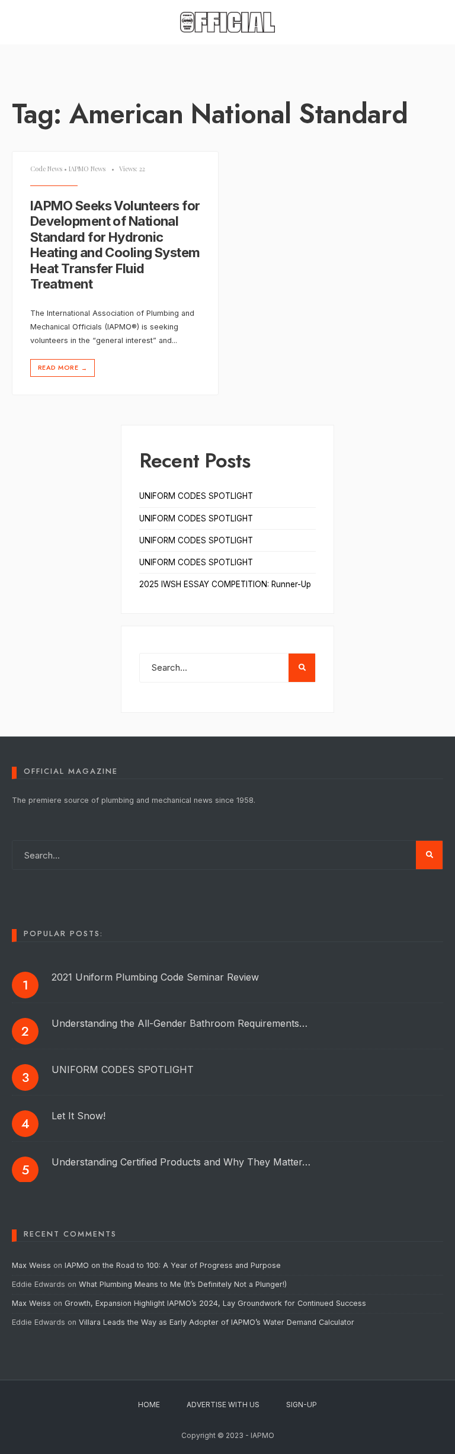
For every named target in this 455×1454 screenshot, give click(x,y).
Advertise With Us (223, 1404)
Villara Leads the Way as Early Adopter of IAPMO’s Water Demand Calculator (216, 1322)
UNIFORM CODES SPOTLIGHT (196, 496)
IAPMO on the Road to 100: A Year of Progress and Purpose (173, 1265)
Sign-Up (301, 1404)
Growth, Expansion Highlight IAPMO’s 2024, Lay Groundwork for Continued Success (215, 1303)
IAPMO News (87, 168)
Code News (46, 168)
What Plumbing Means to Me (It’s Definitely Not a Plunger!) (184, 1284)
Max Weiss (31, 1265)
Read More (62, 368)
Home (149, 1404)
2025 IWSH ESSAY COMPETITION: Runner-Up (225, 584)
